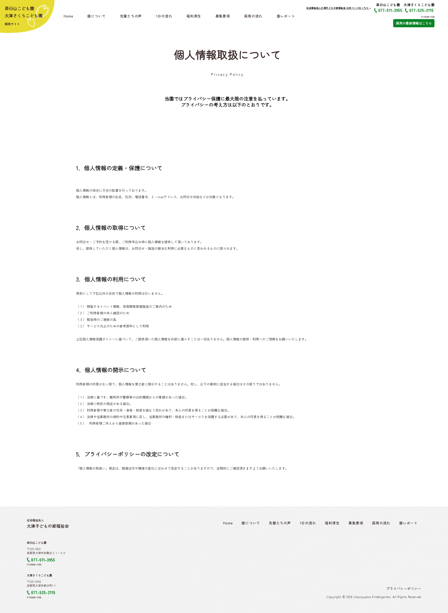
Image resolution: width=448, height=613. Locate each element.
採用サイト (12, 24)
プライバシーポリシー (403, 588)
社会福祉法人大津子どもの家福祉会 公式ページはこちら (337, 8)
